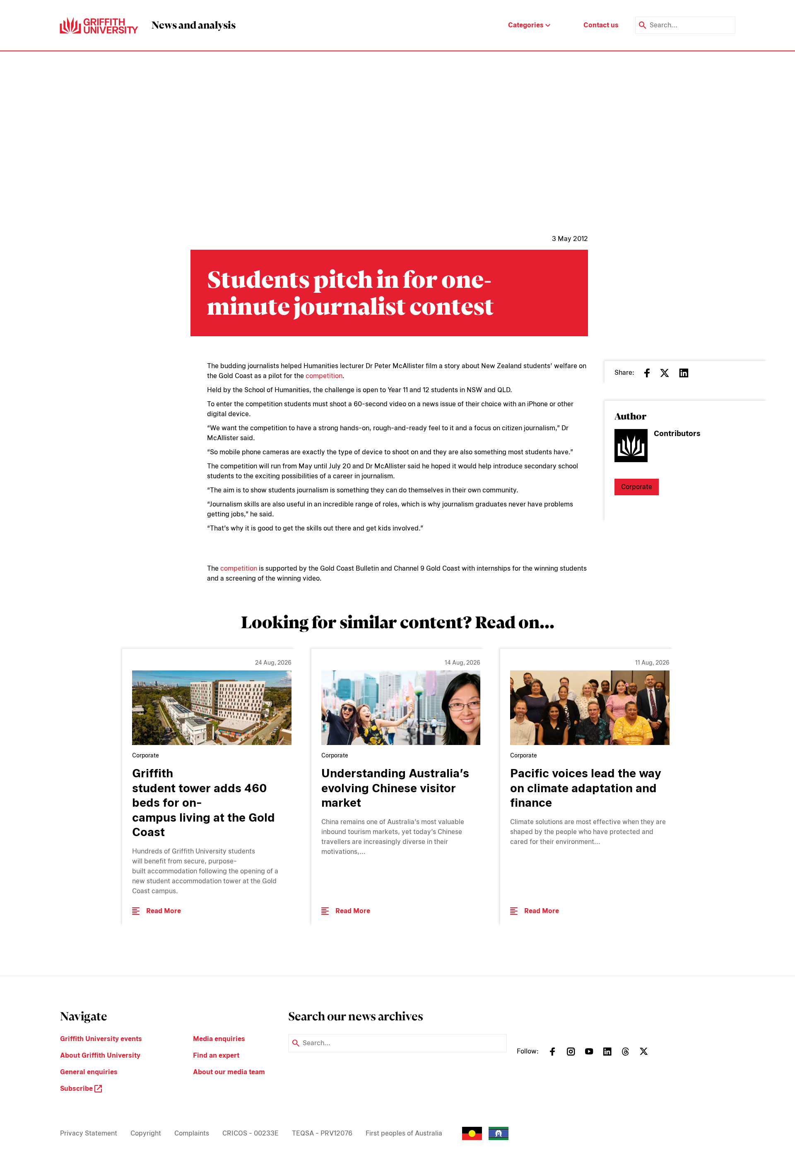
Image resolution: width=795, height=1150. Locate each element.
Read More (163, 911)
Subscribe (77, 1088)
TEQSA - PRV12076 (322, 1133)
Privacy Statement (88, 1133)
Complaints (191, 1133)
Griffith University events (101, 1039)
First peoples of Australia (404, 1133)
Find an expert (216, 1055)
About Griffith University (100, 1055)
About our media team (229, 1072)
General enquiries (89, 1072)
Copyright (145, 1133)
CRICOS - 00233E (250, 1133)
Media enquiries (219, 1039)
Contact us (601, 25)
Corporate (636, 487)
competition (324, 376)
